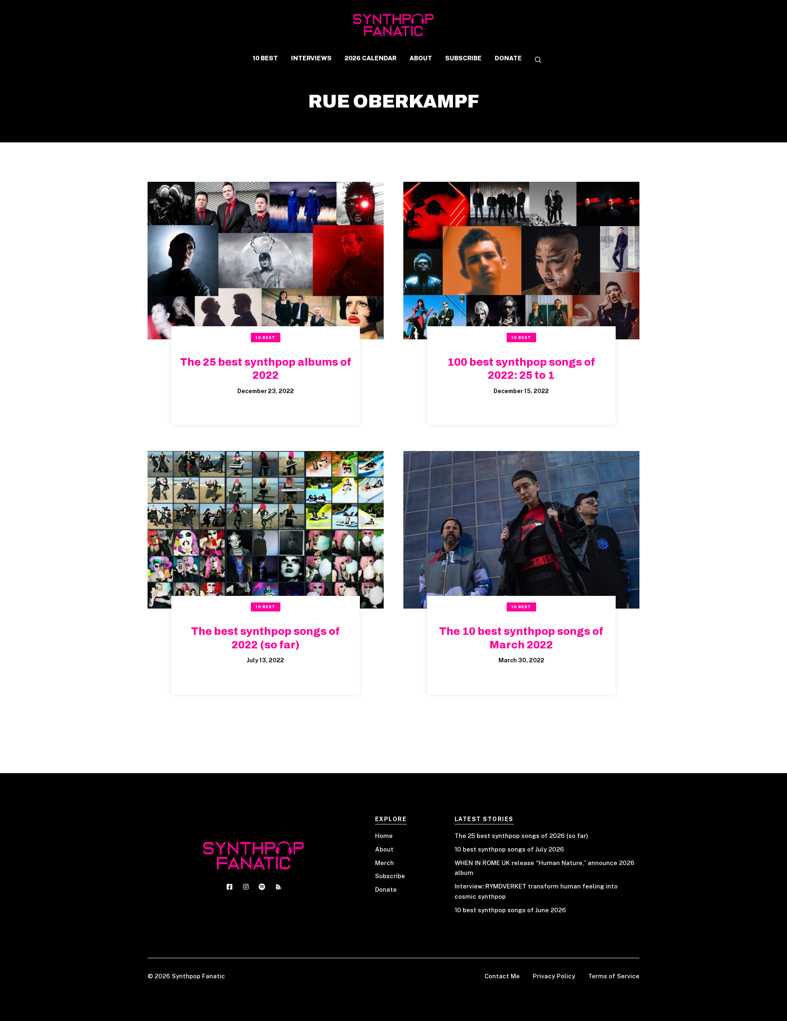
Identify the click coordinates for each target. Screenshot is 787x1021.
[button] (534, 60)
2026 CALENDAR (370, 58)
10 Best (265, 337)
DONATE (508, 58)
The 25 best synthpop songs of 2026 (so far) (521, 835)
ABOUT (420, 58)
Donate (386, 889)
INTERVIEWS (311, 58)
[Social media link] (229, 887)
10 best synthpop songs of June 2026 (510, 910)
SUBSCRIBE (463, 58)
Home (384, 835)
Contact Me (502, 976)
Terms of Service (613, 976)
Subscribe (390, 875)
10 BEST (265, 58)
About (384, 849)
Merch (384, 862)
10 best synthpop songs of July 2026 (509, 849)
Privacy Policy (554, 976)
